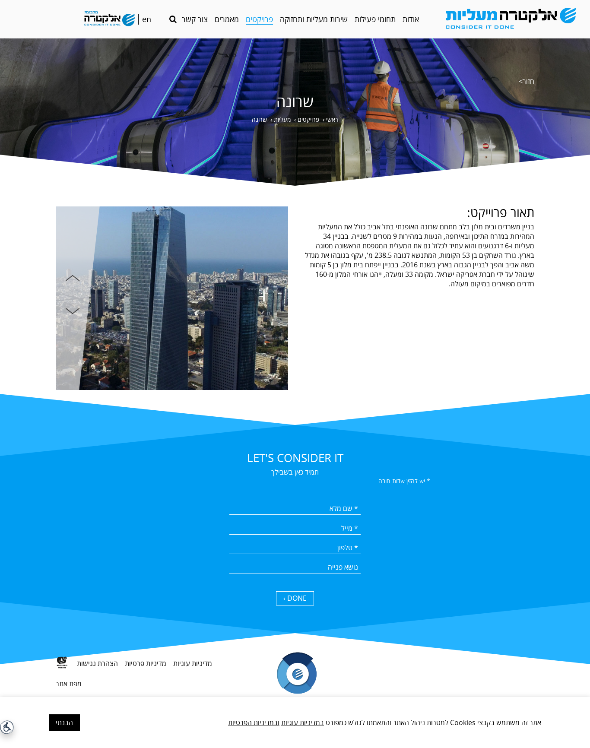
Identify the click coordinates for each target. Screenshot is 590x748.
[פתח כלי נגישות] (7, 727)
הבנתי (64, 722)
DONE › (295, 598)
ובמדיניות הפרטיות (253, 722)
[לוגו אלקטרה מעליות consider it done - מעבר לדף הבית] (510, 19)
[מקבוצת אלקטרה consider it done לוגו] (109, 19)
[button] (173, 19)
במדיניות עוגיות (302, 722)
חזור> (526, 81)
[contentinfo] (295, 691)
